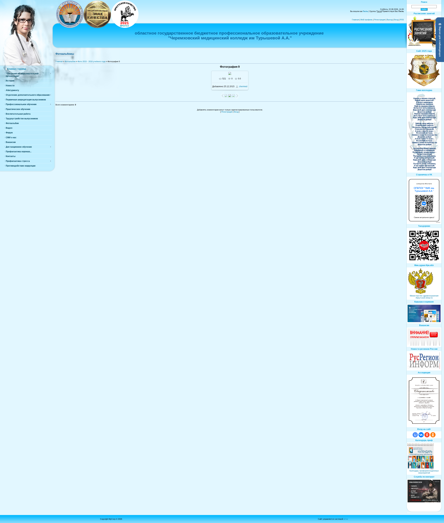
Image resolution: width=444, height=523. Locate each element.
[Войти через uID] (415, 434)
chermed (243, 86)
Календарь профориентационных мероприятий (424, 472)
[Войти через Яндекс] (427, 434)
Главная (355, 20)
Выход (389, 20)
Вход (396, 20)
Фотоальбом (70, 61)
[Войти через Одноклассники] (433, 434)
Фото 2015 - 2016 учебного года (91, 61)
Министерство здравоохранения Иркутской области (424, 297)
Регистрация (379, 20)
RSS (402, 20)
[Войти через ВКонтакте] (421, 434)
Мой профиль (367, 20)
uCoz (346, 519)
